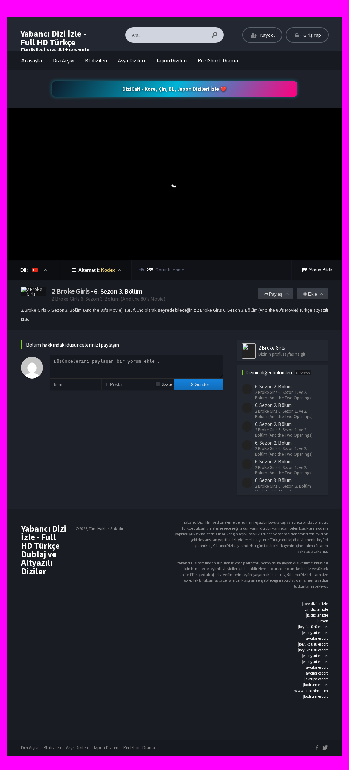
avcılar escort (317, 638)
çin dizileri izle (316, 609)
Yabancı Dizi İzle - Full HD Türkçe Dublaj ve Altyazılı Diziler (54, 46)
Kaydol (267, 35)
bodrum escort (316, 684)
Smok (323, 620)
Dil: (24, 270)
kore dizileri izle (315, 603)
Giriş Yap (311, 35)
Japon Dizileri (171, 60)
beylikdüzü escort (313, 626)
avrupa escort (316, 678)
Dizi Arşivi (63, 60)
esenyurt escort (315, 632)
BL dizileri (96, 60)
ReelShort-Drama (218, 60)
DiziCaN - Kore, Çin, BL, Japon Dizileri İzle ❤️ (174, 89)
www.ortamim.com (311, 690)
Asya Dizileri (131, 60)
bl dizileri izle (317, 615)
